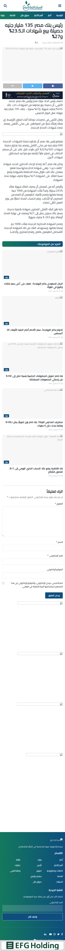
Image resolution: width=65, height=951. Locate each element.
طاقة (18, 860)
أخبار (49, 15)
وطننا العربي (15, 871)
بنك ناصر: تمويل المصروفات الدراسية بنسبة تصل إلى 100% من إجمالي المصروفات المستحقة (34, 378)
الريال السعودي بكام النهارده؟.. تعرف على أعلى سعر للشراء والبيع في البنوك (33, 285)
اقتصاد (12, 15)
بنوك (2, 15)
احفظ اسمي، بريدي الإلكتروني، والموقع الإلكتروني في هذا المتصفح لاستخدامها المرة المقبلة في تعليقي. (37, 584)
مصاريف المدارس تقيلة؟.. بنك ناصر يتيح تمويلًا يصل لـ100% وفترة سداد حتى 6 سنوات (34, 424)
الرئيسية (59, 15)
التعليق (59, 503)
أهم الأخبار (38, 15)
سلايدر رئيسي (36, 876)
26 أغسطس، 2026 (54, 291)
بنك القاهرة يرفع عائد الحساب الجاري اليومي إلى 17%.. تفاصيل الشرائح (36, 470)
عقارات (17, 865)
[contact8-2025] (40, 624)
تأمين (39, 865)
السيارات (59, 882)
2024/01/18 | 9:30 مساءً (52, 42)
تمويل (39, 871)
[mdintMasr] (40, 675)
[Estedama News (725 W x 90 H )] (32, 95)
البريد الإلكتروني (55, 555)
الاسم (59, 542)
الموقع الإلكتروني (55, 569)
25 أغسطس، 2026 (54, 383)
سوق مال (24, 15)
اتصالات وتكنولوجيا (55, 871)
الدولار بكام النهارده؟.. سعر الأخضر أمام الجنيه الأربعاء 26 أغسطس (35, 331)
